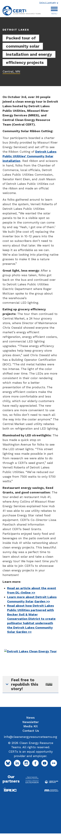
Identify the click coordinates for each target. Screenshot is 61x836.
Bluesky (8, 763)
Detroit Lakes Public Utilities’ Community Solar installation (29, 156)
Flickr (53, 763)
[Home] (22, 10)
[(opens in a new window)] (32, 780)
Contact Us (31, 730)
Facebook (35, 763)
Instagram (26, 763)
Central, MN (11, 71)
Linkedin (17, 763)
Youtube (44, 763)
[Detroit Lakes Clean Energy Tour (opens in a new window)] (30, 651)
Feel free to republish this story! (24, 684)
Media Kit (30, 726)
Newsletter (30, 722)
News (30, 717)
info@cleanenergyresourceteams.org (30, 737)
